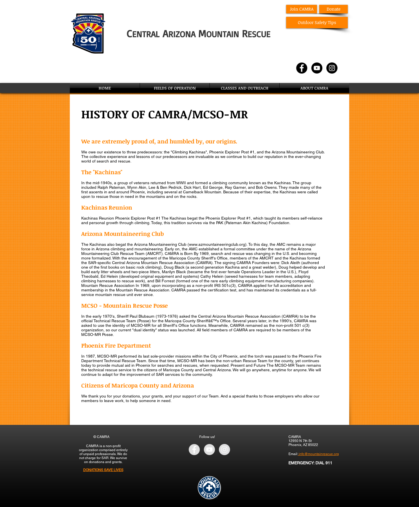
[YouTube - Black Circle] (316, 68)
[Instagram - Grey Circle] (224, 449)
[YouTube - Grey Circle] (209, 449)
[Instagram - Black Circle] (331, 68)
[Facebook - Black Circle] (301, 68)
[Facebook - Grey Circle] (194, 449)
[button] (175, 88)
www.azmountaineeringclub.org (217, 244)
